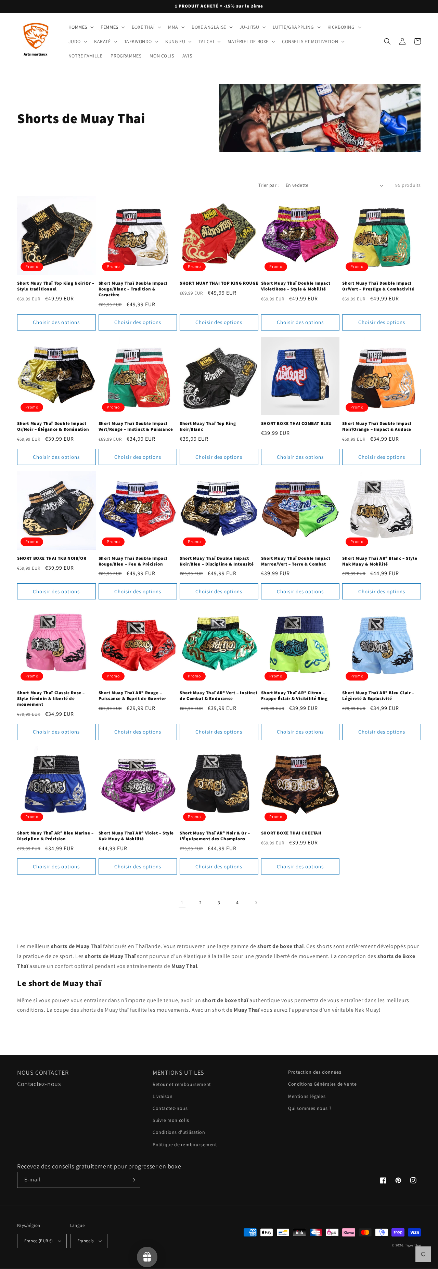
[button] (80, 27)
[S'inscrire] (132, 1180)
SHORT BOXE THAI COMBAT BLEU (296, 423)
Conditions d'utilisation (179, 1132)
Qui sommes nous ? (309, 1108)
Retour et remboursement (182, 1084)
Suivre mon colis (171, 1120)
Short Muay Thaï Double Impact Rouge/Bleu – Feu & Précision (133, 561)
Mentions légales (307, 1096)
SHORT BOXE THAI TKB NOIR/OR (51, 558)
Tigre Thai (413, 1245)
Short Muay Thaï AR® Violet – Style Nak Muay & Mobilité (136, 836)
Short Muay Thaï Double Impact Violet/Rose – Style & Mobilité (295, 286)
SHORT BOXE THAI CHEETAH (291, 833)
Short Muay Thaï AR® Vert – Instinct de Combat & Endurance (218, 695)
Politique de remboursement (185, 1144)
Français (85, 1241)
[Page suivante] (255, 902)
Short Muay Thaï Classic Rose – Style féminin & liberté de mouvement (51, 698)
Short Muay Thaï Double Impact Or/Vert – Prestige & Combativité (378, 286)
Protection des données (314, 1072)
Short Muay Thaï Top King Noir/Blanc (208, 426)
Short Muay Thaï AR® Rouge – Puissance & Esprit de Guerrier (132, 695)
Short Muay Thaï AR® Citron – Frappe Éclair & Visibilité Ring (294, 695)
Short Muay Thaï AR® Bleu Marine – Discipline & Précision (55, 836)
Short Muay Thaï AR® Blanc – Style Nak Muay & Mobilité (379, 561)
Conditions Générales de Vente (322, 1084)
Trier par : (268, 185)
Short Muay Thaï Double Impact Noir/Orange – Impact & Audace (376, 426)
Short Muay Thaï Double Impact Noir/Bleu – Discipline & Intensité (217, 561)
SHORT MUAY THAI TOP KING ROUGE (219, 283)
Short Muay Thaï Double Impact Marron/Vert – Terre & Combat (295, 561)
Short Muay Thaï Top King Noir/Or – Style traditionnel (55, 286)
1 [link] (182, 902)
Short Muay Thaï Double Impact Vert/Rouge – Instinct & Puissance (136, 426)
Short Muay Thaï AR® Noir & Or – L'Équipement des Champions (215, 836)
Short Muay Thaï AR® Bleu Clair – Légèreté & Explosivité (378, 695)
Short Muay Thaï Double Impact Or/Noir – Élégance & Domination (53, 426)
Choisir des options (56, 322)
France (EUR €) (38, 1241)
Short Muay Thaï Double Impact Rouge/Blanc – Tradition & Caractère (133, 289)
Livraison (162, 1096)
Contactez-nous (39, 1084)
